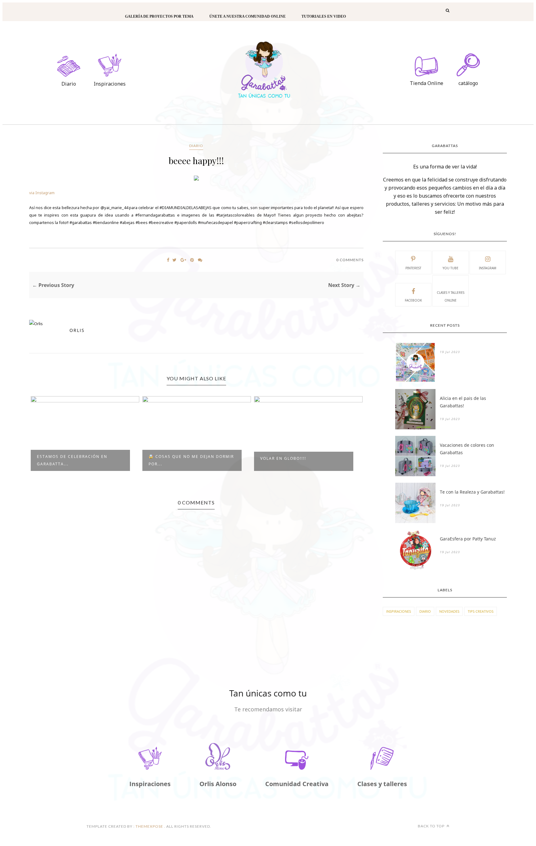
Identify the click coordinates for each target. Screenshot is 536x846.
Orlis (77, 330)
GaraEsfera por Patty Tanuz (468, 539)
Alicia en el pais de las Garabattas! (463, 402)
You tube (450, 268)
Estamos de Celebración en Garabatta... (72, 460)
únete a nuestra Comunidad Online (247, 16)
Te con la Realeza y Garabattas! (472, 492)
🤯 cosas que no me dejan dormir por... (191, 460)
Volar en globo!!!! (283, 458)
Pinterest (413, 268)
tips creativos (481, 611)
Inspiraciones (398, 611)
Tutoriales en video (324, 16)
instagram (487, 268)
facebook (413, 300)
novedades (449, 611)
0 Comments (350, 259)
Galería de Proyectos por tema (159, 16)
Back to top (431, 826)
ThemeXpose (149, 826)
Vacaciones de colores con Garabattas (467, 448)
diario (196, 145)
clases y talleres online (450, 296)
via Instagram (42, 192)
